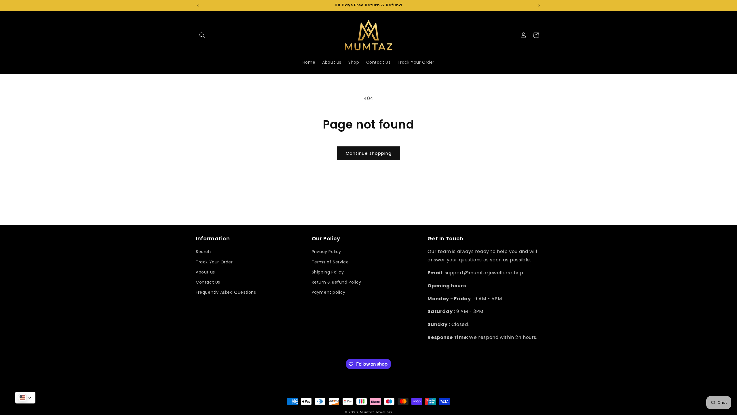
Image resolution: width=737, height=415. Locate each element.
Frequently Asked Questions (226, 292)
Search (203, 251)
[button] (202, 35)
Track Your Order (214, 262)
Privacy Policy (326, 251)
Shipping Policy (328, 272)
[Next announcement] (539, 5)
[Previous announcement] (197, 5)
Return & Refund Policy (336, 282)
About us (205, 272)
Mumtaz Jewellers (376, 412)
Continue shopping (369, 153)
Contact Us (208, 282)
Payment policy (328, 292)
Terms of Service (330, 262)
